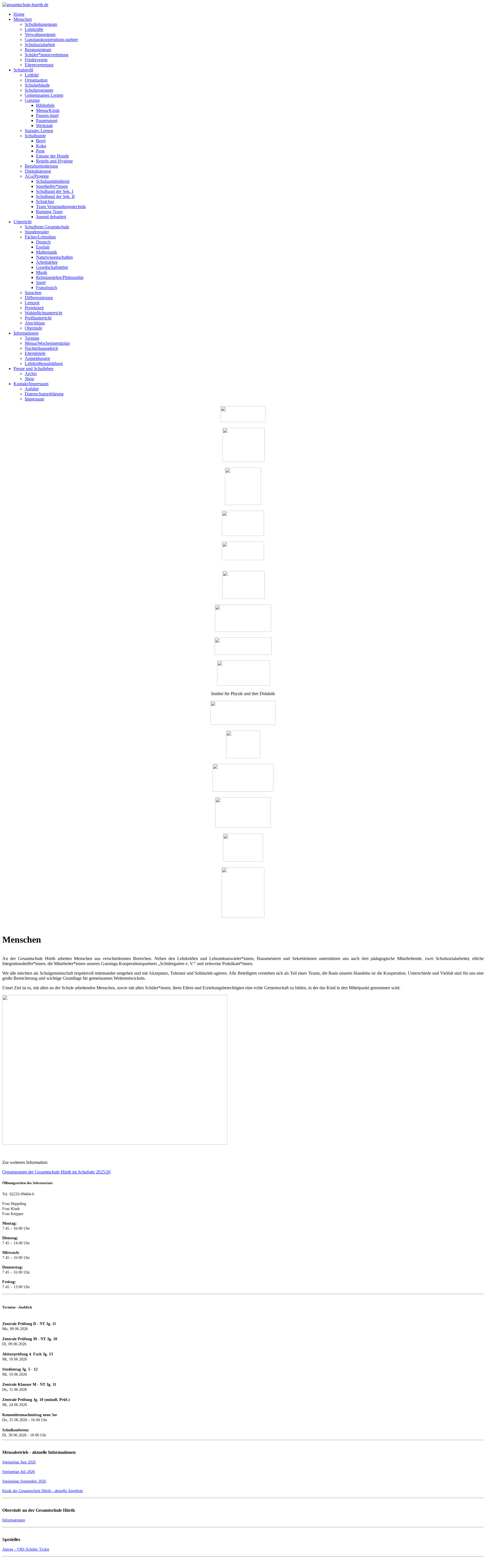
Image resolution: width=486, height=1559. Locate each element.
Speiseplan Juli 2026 (18, 1472)
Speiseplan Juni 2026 (19, 1462)
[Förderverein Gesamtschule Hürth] (243, 503)
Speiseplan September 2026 (24, 1481)
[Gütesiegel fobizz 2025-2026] (243, 916)
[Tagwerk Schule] (243, 597)
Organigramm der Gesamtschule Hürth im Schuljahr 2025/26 (56, 1172)
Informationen (13, 1520)
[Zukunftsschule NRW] (243, 653)
